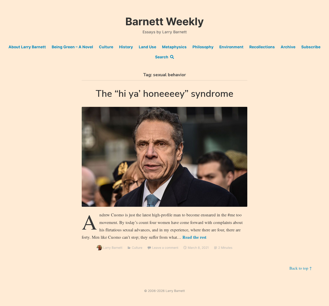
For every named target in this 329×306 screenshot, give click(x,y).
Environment (231, 47)
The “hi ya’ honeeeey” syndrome (164, 93)
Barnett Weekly (164, 21)
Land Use (147, 47)
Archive (288, 47)
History (126, 47)
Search (162, 57)
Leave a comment (165, 247)
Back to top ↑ (300, 268)
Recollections (262, 47)
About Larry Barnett (27, 47)
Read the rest (194, 237)
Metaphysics (174, 47)
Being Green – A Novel (72, 47)
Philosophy (203, 47)
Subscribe (310, 47)
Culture (106, 47)
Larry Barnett (112, 247)
